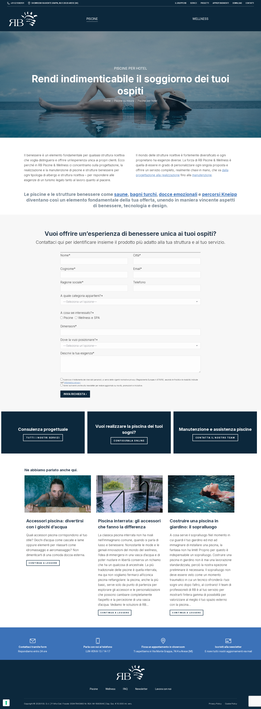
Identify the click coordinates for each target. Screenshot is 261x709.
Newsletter (141, 689)
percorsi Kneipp (219, 194)
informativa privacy (72, 382)
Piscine (94, 689)
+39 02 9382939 (17, 3)
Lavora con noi (163, 689)
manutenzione (202, 175)
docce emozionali (178, 194)
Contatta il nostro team (215, 437)
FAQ (125, 689)
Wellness (110, 689)
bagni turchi (143, 194)
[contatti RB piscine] (33, 642)
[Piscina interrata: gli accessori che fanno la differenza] (129, 494)
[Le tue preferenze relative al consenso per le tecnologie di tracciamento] (6, 702)
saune (121, 194)
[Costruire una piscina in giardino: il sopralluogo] (201, 494)
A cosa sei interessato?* (77, 313)
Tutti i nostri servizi (43, 437)
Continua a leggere (43, 563)
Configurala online (129, 440)
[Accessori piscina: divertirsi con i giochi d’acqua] (58, 494)
